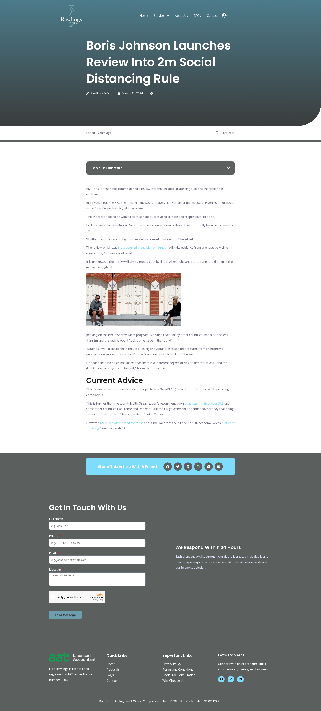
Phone (54, 536)
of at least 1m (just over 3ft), (204, 403)
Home (144, 16)
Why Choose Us (173, 680)
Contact (212, 16)
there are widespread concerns (121, 423)
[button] (228, 167)
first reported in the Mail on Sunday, (143, 247)
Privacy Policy (171, 664)
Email (53, 553)
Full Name (56, 519)
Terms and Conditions (177, 669)
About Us (181, 16)
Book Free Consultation (178, 675)
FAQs (197, 16)
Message (55, 570)
